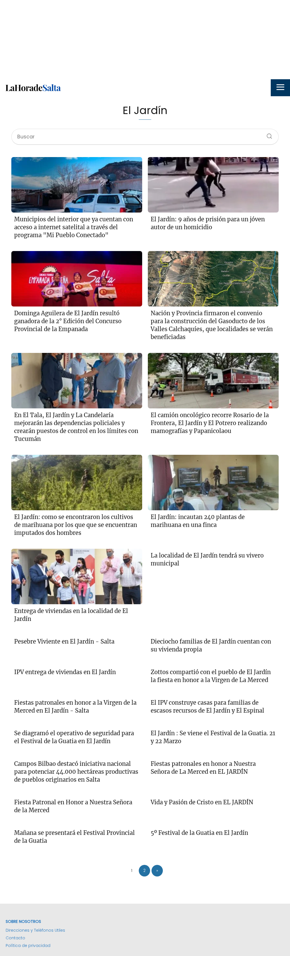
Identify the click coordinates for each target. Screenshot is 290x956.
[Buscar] (267, 134)
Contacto (15, 938)
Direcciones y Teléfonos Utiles (35, 930)
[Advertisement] (145, 39)
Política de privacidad (28, 945)
